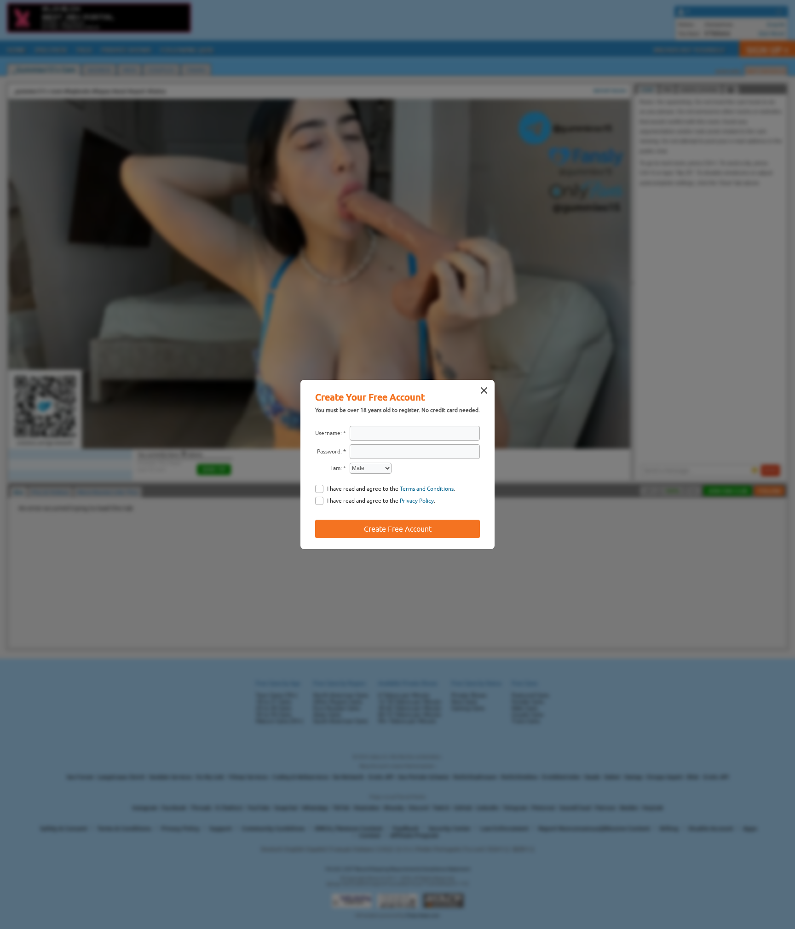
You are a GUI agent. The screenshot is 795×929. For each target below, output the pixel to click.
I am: (336, 468)
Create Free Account (398, 529)
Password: (329, 451)
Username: (328, 433)
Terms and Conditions (427, 489)
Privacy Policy (417, 501)
